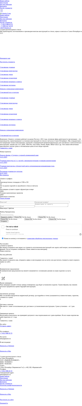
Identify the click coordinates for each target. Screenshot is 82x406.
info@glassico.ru (5, 28)
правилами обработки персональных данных (42, 238)
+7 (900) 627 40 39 (6, 26)
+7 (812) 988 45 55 (6, 24)
